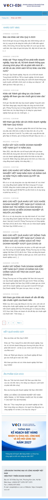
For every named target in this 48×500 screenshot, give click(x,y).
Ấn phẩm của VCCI (14, 374)
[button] (5, 438)
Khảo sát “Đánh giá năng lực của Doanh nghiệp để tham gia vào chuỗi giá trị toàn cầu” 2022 (24, 96)
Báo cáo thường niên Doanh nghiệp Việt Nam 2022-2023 (23, 390)
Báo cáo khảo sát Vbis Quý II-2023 (19, 37)
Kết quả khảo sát (14, 332)
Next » (19, 323)
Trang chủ (5, 18)
